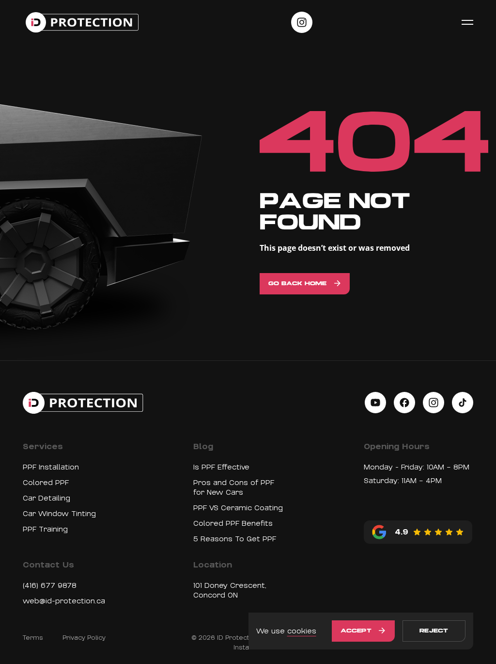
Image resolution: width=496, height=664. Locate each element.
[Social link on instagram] (301, 22)
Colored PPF (46, 482)
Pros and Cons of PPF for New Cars (233, 487)
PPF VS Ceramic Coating (238, 507)
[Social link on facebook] (404, 402)
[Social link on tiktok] (462, 402)
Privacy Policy (84, 638)
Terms (33, 638)
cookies (301, 631)
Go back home (297, 283)
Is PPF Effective (221, 467)
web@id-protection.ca (64, 601)
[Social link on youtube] (375, 402)
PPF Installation (51, 467)
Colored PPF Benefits (233, 523)
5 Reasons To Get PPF (234, 538)
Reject (433, 631)
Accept (356, 631)
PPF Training (45, 529)
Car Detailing (46, 498)
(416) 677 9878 (50, 585)
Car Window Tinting (59, 513)
